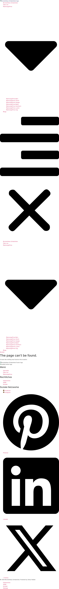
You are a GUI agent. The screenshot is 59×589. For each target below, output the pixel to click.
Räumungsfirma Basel (12, 104)
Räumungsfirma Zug (12, 110)
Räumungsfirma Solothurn (13, 106)
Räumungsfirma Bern (12, 98)
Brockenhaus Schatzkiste (10, 3)
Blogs (4, 111)
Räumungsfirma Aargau (13, 102)
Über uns (5, 4)
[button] (29, 176)
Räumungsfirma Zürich (12, 100)
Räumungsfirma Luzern (12, 108)
